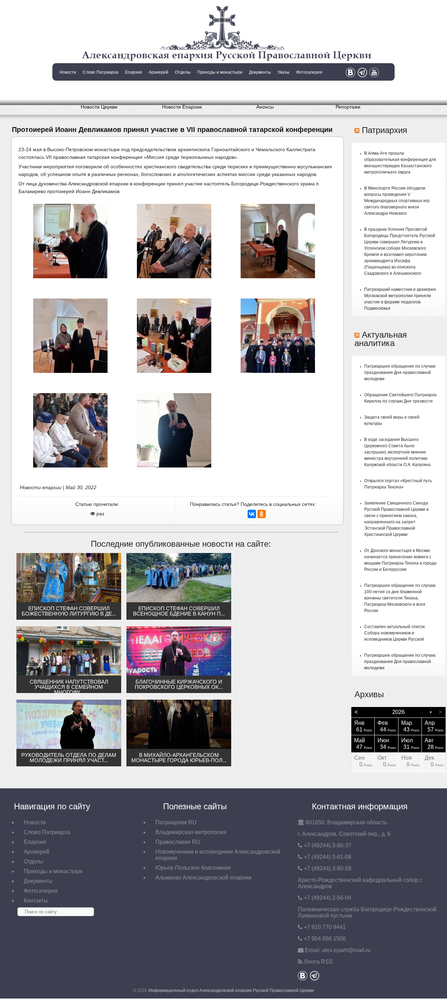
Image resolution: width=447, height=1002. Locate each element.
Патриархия (384, 130)
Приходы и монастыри (219, 72)
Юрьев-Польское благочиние (193, 868)
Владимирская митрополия (190, 832)
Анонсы (265, 107)
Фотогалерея (309, 72)
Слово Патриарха (100, 72)
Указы (284, 72)
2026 (398, 712)
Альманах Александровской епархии (203, 878)
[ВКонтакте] (252, 514)
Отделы (183, 72)
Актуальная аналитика (380, 339)
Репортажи (348, 107)
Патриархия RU (176, 822)
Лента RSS (318, 962)
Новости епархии (40, 487)
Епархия (133, 72)
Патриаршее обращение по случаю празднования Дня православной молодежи (399, 372)
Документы (260, 72)
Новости (67, 72)
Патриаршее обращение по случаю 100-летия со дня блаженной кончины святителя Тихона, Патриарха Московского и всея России (399, 598)
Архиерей (158, 72)
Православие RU (177, 842)
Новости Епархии (182, 107)
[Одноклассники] (261, 514)
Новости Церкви (99, 107)
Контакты (67, 90)
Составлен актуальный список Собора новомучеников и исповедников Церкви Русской (394, 633)
